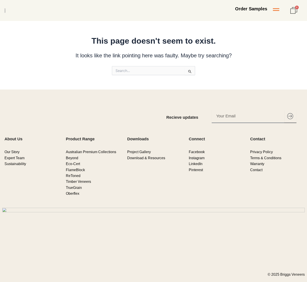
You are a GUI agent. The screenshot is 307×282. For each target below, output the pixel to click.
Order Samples (251, 8)
